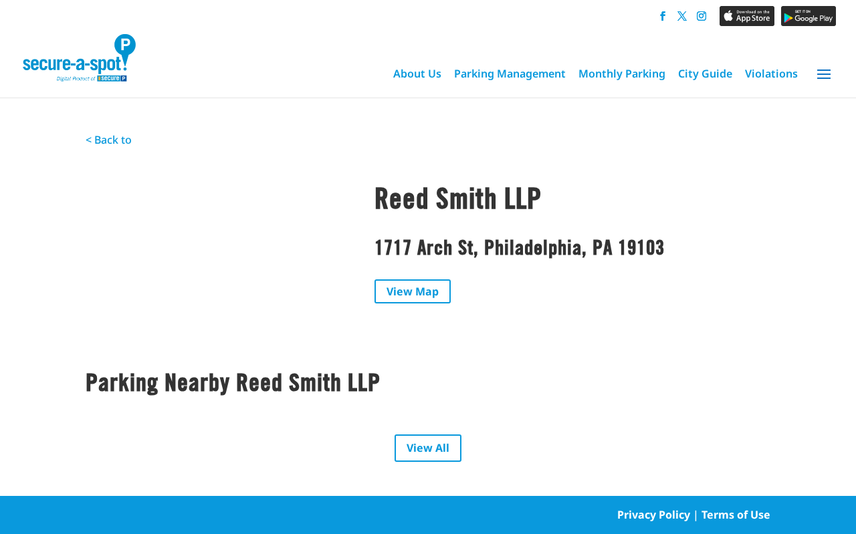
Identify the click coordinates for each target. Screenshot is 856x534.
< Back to (109, 139)
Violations (771, 73)
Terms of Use (736, 514)
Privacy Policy (653, 514)
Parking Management (510, 73)
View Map (413, 291)
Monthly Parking (621, 73)
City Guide (705, 73)
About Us (417, 73)
